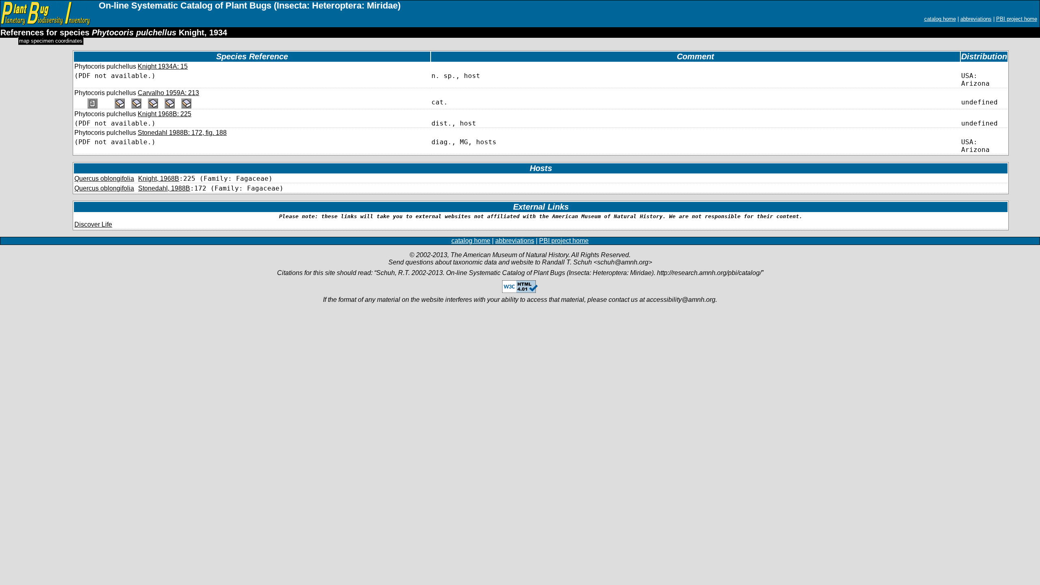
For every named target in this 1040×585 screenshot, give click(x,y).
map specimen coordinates (50, 41)
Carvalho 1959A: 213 (168, 92)
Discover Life (93, 224)
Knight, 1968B (158, 178)
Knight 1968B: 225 (164, 113)
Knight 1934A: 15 (163, 66)
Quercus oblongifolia (104, 178)
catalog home (940, 19)
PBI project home (1016, 19)
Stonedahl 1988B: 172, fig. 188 (182, 132)
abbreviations (976, 19)
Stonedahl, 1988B (164, 188)
